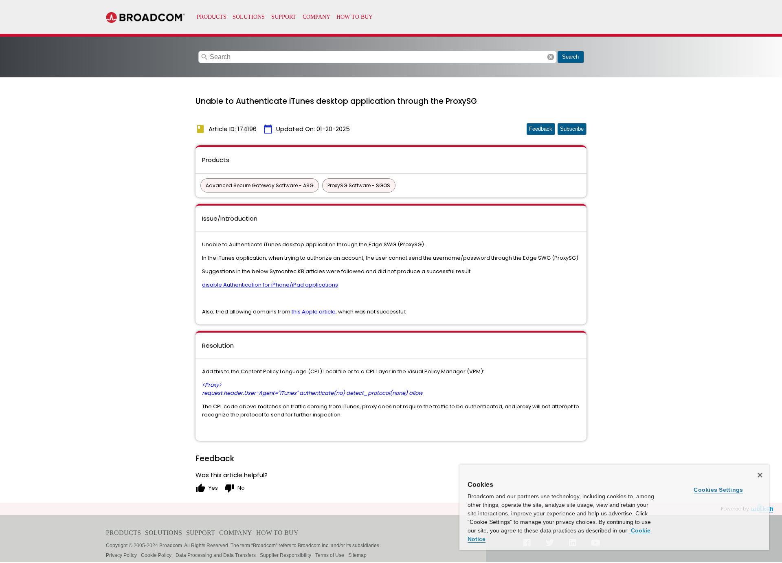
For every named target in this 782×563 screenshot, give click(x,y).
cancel (551, 57)
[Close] (760, 475)
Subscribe (572, 129)
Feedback (540, 129)
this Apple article (314, 311)
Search (570, 57)
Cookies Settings (718, 489)
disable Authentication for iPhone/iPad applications (270, 285)
